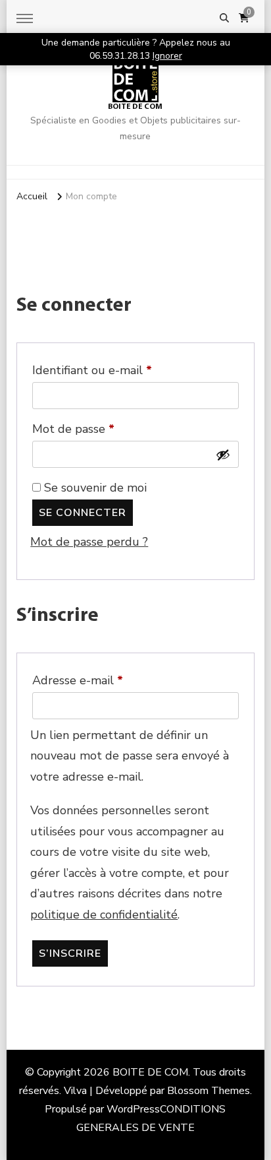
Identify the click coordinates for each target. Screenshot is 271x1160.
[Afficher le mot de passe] (223, 454)
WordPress (133, 1109)
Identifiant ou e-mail (118, 370)
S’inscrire (70, 953)
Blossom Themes (208, 1090)
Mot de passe (103, 428)
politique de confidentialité (104, 914)
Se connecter (82, 512)
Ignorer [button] (167, 55)
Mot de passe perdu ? (89, 542)
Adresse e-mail (108, 680)
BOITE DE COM (135, 107)
